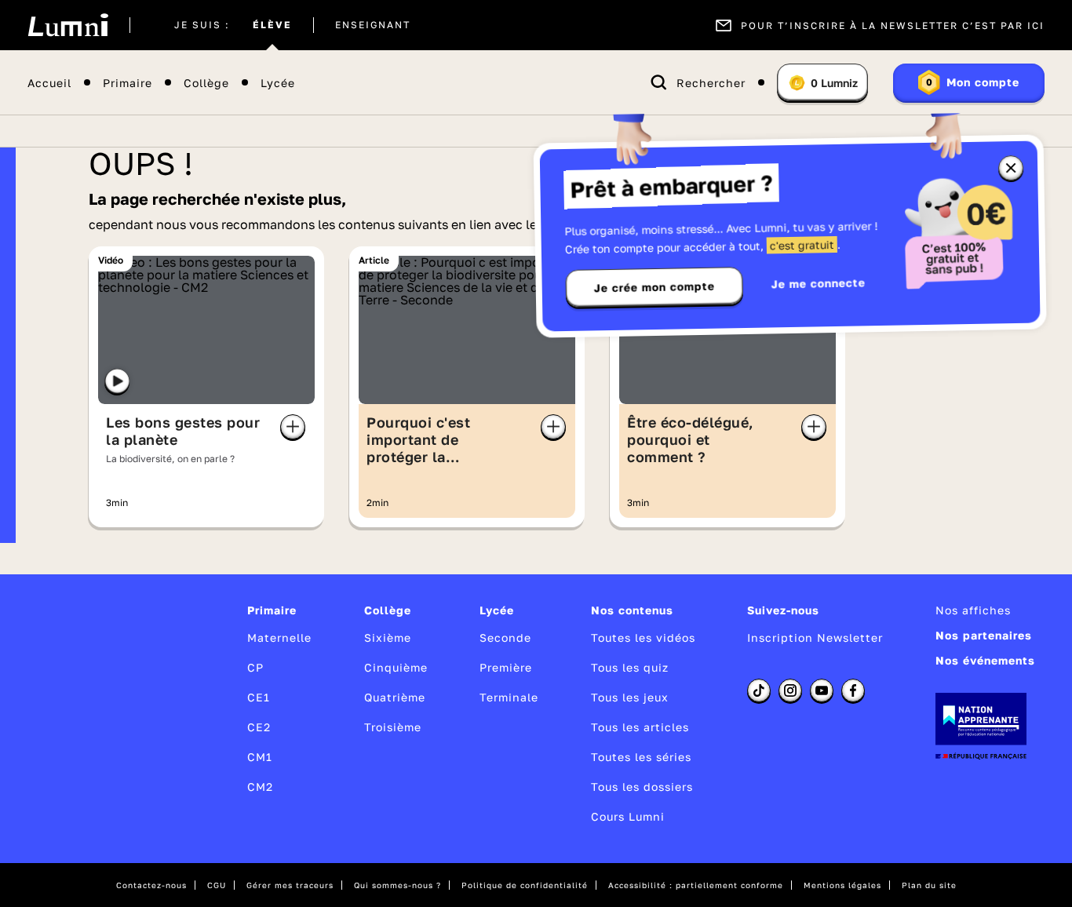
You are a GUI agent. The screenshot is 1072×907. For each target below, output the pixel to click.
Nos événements (985, 660)
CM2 (260, 786)
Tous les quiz (630, 667)
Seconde (505, 637)
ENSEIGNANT (372, 25)
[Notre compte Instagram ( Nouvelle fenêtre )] (790, 690)
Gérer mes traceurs (290, 885)
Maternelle (279, 637)
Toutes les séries (641, 756)
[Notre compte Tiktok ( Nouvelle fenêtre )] (759, 690)
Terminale (508, 697)
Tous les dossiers (642, 786)
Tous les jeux (630, 697)
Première (505, 667)
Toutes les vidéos (643, 637)
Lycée (278, 82)
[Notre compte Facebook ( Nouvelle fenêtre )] (853, 690)
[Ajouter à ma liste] (292, 426)
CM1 (259, 756)
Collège (206, 82)
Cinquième (396, 667)
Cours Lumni (628, 816)
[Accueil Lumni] (67, 25)
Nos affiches (973, 610)
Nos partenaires (983, 635)
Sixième (387, 637)
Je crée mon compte (654, 287)
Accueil (49, 82)
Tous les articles (640, 727)
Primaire (127, 82)
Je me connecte (818, 282)
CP (255, 667)
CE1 (258, 697)
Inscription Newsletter (815, 637)
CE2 (259, 727)
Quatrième (394, 697)
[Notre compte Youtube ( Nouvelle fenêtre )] (821, 690)
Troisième (392, 727)
